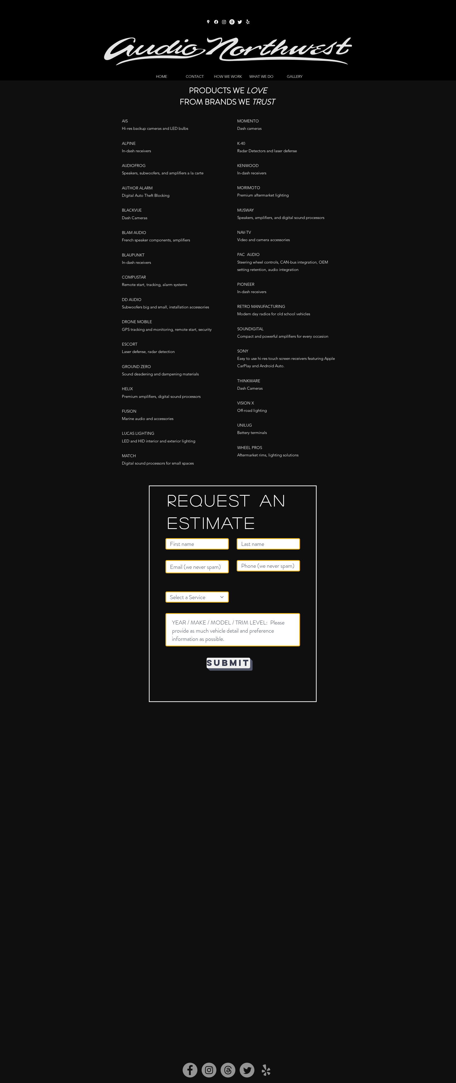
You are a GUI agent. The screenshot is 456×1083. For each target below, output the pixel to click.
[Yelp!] (247, 22)
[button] (261, 76)
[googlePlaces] (208, 22)
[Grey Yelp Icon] (266, 1070)
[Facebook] (216, 22)
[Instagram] (224, 22)
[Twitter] (240, 22)
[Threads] (232, 22)
